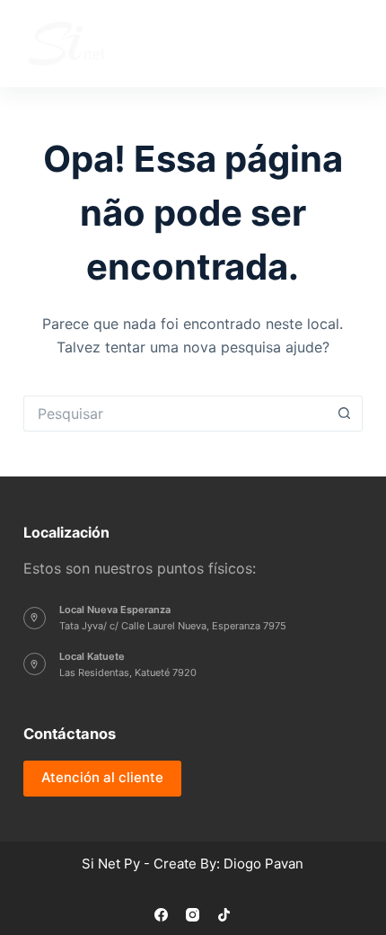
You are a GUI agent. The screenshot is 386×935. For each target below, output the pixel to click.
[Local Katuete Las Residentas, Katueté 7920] (34, 664)
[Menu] (342, 43)
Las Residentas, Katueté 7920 (128, 672)
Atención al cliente (102, 777)
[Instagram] (192, 915)
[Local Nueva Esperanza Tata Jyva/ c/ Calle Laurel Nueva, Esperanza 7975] (34, 618)
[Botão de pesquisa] (345, 414)
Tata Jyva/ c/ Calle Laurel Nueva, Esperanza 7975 (172, 625)
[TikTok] (224, 915)
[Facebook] (161, 915)
